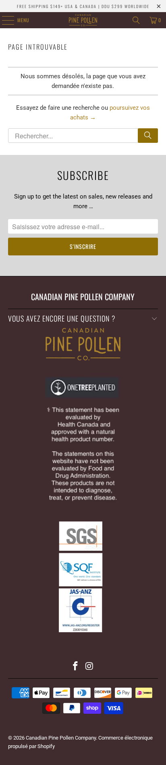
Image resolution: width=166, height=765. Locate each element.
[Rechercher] (148, 135)
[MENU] (3, 20)
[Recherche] (136, 20)
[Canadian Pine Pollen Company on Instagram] (89, 666)
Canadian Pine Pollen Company (61, 738)
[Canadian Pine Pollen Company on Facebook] (76, 666)
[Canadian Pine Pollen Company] (83, 20)
